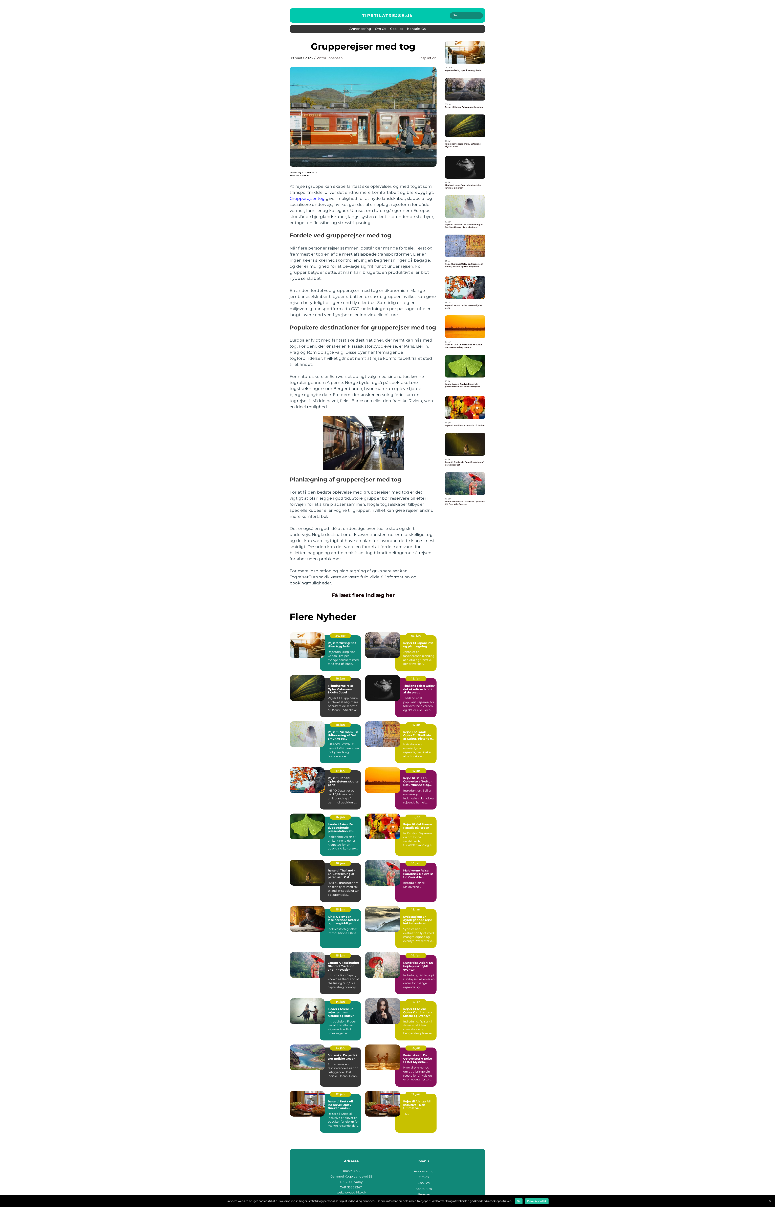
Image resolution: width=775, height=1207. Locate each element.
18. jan (340, 678)
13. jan (340, 1048)
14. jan (415, 955)
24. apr (340, 636)
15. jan (340, 909)
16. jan (340, 817)
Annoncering (360, 29)
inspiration (428, 58)
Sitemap (423, 1195)
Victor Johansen (330, 58)
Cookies (396, 29)
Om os (380, 29)
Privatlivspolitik (537, 1201)
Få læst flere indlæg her (363, 595)
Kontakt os (416, 29)
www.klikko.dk (355, 1192)
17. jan (416, 725)
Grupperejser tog (307, 198)
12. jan (340, 1094)
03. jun (416, 636)
